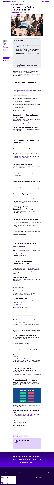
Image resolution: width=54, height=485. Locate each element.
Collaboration (21, 435)
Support (20, 477)
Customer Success (47, 474)
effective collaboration (22, 198)
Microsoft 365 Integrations (6, 474)
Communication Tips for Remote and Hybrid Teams (6, 43)
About (23, 1)
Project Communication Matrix (6, 55)
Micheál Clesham (16, 12)
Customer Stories (38, 474)
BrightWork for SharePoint (39, 477)
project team (34, 104)
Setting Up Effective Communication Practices (5, 50)
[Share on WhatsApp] (7, 60)
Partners (29, 474)
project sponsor (18, 304)
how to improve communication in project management (30, 268)
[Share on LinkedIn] (5, 60)
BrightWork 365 (29, 415)
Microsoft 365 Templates (6, 472)
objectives (26, 279)
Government (12, 472)
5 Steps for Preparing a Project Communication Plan (6, 53)
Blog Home (14, 1)
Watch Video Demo (24, 462)
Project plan (20, 324)
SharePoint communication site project (22, 156)
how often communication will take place (28, 250)
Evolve (20, 474)
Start (20, 472)
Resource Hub (38, 472)
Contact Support (47, 472)
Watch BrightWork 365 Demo (47, 1)
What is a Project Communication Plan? (6, 41)
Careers (29, 472)
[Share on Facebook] (3, 60)
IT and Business (13, 474)
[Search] (41, 1)
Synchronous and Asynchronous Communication (5, 46)
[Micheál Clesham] (27, 443)
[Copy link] (9, 60)
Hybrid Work (26, 435)
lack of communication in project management (25, 90)
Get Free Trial (31, 462)
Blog (11, 4)
